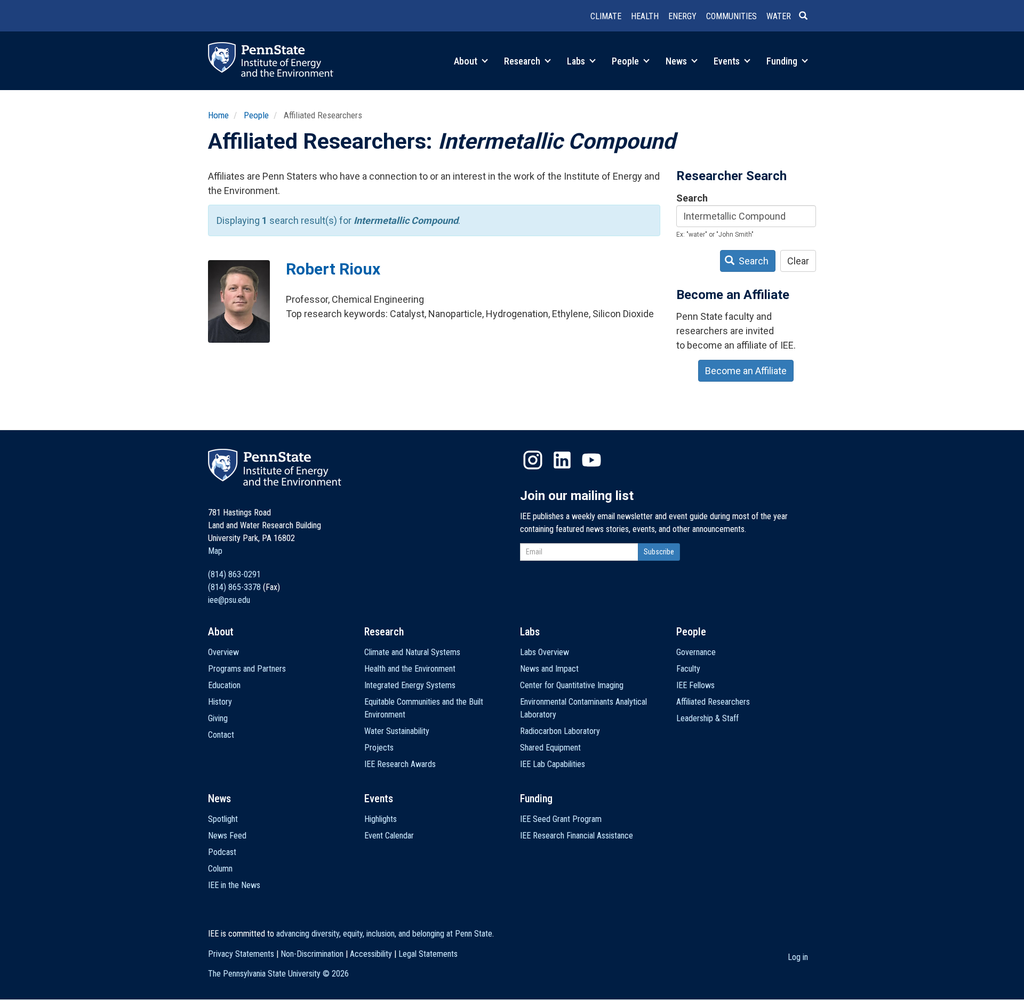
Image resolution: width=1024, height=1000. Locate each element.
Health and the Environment (409, 669)
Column (220, 869)
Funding (782, 61)
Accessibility (371, 954)
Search (692, 198)
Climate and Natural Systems (412, 652)
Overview (223, 652)
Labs (577, 61)
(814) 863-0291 (234, 574)
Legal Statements (428, 954)
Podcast (222, 852)
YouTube (591, 460)
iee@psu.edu (229, 600)
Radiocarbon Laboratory (560, 731)
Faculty (688, 669)
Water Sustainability (396, 731)
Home (218, 115)
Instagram (533, 460)
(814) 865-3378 (234, 587)
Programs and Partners (247, 669)
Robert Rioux (333, 269)
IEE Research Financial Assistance (576, 835)
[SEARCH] (807, 16)
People (626, 61)
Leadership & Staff (707, 718)
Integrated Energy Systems (409, 685)
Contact (221, 735)
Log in (798, 957)
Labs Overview (544, 652)
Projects (379, 748)
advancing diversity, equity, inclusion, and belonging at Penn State (384, 934)
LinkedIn (562, 460)
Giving (218, 718)
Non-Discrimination (312, 954)
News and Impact (549, 669)
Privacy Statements (241, 954)
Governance (696, 652)
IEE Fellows (695, 685)
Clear (798, 261)
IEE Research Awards (400, 764)
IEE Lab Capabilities (552, 764)
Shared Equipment (550, 748)
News (677, 61)
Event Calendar (389, 835)
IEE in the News (234, 885)
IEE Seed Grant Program (561, 819)
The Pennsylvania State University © (278, 974)
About (466, 61)
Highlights (380, 819)
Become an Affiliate (746, 370)
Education (224, 685)
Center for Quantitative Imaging (571, 685)
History (220, 702)
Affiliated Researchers (713, 702)
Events (728, 61)
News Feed (227, 835)
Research (523, 61)
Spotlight (223, 819)
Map (215, 551)
